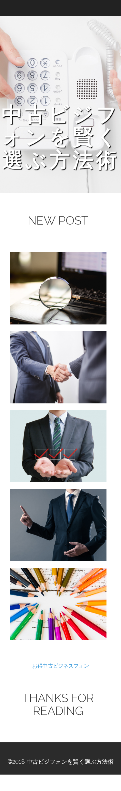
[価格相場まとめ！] (58, 367)
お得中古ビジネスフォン (60, 665)
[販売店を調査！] (58, 288)
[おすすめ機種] (58, 604)
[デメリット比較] (58, 525)
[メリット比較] (58, 446)
